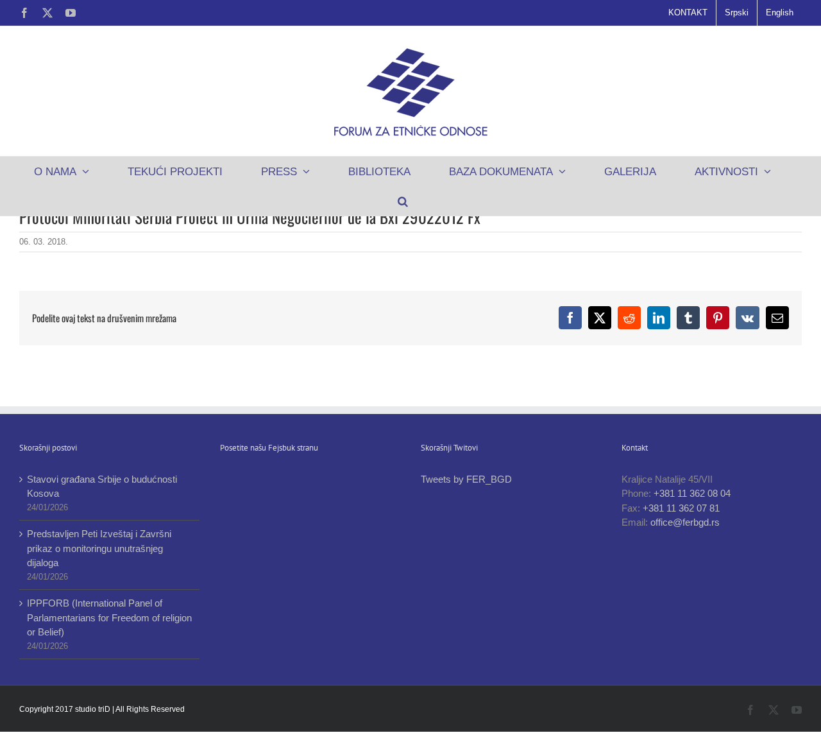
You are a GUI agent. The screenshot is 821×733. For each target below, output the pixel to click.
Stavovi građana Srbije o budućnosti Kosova (102, 486)
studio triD (93, 709)
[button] (402, 201)
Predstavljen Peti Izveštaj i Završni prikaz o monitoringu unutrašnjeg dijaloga (99, 548)
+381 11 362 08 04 (692, 493)
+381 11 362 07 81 (681, 508)
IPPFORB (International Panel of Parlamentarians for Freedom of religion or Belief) (109, 617)
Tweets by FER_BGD (466, 479)
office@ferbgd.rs (685, 522)
